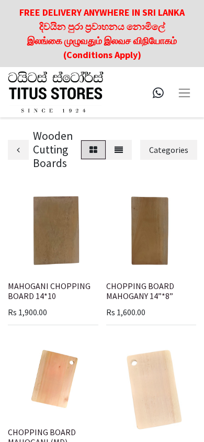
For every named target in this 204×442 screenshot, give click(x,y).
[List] (119, 150)
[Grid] (93, 150)
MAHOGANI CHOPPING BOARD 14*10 (49, 291)
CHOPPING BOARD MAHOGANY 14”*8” (140, 291)
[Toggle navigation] (184, 92)
